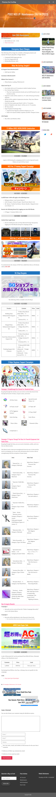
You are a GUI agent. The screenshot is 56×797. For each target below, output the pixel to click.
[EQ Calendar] (48, 118)
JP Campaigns (6, 684)
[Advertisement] (48, 163)
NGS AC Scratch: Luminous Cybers (46, 99)
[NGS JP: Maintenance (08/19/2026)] (48, 72)
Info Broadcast (24, 782)
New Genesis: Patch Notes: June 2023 (16, 701)
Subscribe (6, 783)
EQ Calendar (45, 122)
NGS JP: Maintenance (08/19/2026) (47, 76)
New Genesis (18, 684)
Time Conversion (9, 43)
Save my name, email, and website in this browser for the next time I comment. (21, 746)
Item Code (22, 785)
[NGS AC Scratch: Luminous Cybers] (48, 94)
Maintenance (12, 684)
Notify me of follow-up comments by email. (14, 751)
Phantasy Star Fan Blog (9, 2)
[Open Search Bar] (49, 2)
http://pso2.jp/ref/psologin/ (12, 678)
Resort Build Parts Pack (24, 692)
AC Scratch (23, 777)
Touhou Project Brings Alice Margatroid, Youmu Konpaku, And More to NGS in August (48, 50)
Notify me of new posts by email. (11, 754)
